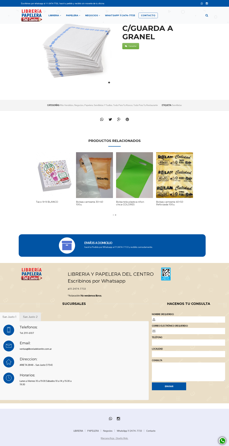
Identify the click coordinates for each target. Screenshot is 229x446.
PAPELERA (93, 430)
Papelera (88, 105)
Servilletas (177, 105)
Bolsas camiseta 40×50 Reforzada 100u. (169, 203)
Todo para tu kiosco (123, 105)
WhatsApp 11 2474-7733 (129, 430)
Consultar (132, 46)
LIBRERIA (78, 430)
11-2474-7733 (52, 3)
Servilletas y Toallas (103, 105)
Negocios (78, 105)
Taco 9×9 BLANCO (47, 202)
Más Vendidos (66, 105)
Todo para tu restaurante (146, 105)
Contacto (150, 430)
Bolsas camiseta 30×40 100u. (89, 203)
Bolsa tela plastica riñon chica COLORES (130, 203)
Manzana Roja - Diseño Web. (114, 438)
